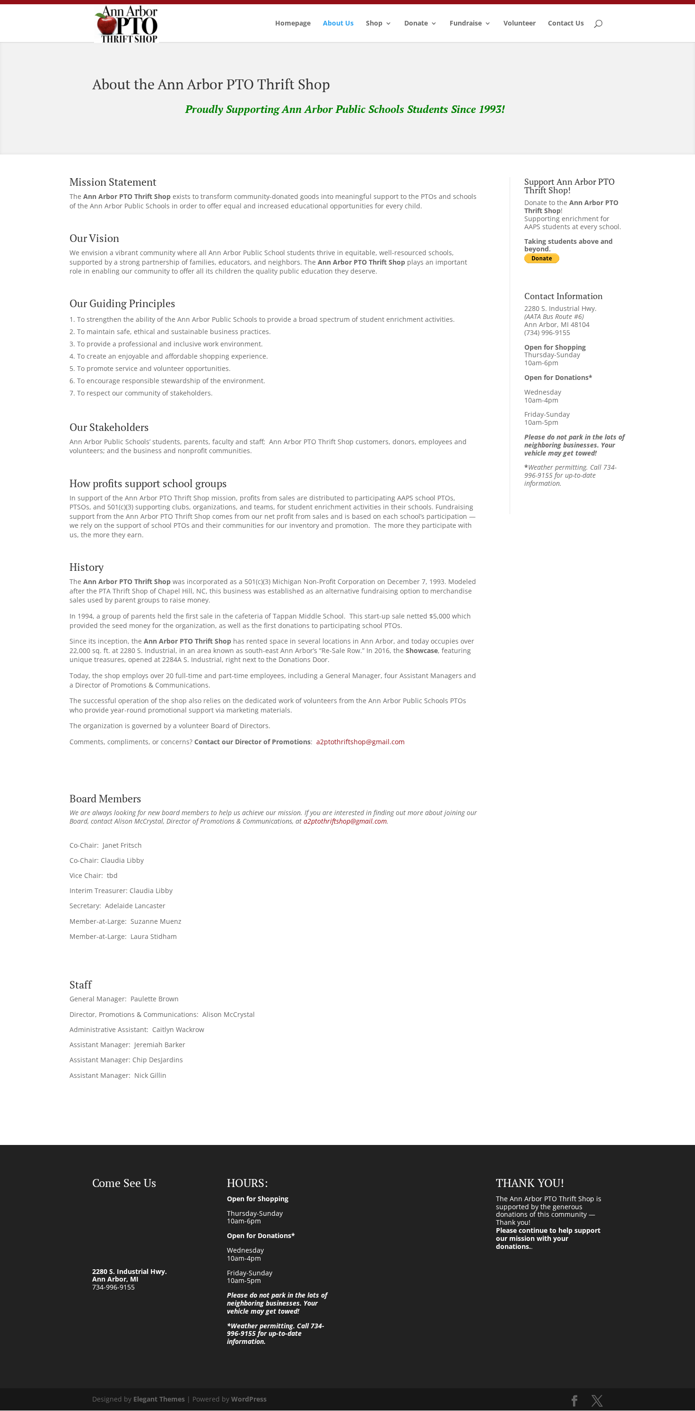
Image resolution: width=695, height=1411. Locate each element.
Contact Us (566, 23)
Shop (374, 23)
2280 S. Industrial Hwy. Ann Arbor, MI (129, 1275)
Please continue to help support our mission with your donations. (548, 1238)
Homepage (293, 23)
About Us (338, 23)
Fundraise (466, 23)
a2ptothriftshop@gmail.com (360, 741)
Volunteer (520, 23)
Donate (416, 23)
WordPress (249, 1398)
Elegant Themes (159, 1398)
